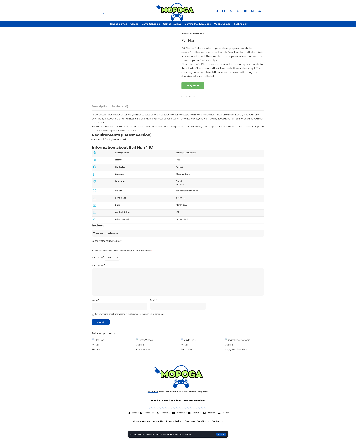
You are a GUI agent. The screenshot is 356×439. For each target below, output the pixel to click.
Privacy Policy (167, 434)
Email (153, 300)
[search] (126, 12)
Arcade (191, 34)
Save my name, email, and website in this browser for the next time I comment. (129, 314)
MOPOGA (153, 391)
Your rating (98, 257)
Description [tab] (100, 106)
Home (184, 34)
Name (95, 300)
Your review (98, 265)
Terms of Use (184, 434)
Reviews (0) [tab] (120, 106)
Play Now (193, 85)
